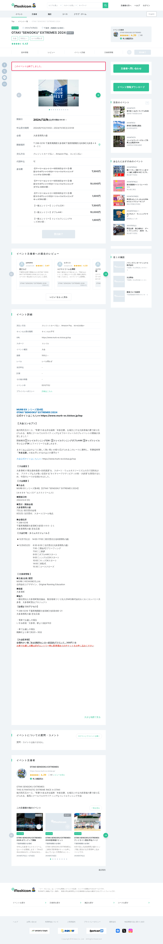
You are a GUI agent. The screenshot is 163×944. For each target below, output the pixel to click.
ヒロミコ (67, 263)
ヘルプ (137, 5)
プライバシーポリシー (92, 922)
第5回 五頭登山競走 (134, 126)
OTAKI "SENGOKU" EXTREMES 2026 (33, 283)
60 (141, 35)
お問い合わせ (32, 922)
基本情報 (24, 52)
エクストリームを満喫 (66, 269)
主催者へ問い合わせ (131, 68)
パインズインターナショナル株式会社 (137, 264)
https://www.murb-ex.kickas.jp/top (56, 337)
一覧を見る (95, 808)
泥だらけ (22, 269)
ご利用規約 (71, 922)
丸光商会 (130, 277)
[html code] (4, 84)
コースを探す (123, 903)
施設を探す (89, 903)
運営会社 (112, 922)
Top (12, 21)
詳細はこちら (47, 391)
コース (65, 14)
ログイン (146, 5)
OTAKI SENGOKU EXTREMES (130, 32)
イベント (19, 14)
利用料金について (51, 922)
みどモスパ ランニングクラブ (137, 215)
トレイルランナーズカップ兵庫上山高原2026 (137, 141)
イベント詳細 (79, 52)
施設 (49, 14)
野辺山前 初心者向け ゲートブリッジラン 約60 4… (137, 229)
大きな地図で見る (92, 717)
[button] (49, 109)
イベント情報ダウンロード (131, 87)
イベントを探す (19, 903)
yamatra (29, 263)
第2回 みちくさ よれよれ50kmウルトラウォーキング (137, 200)
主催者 (34, 14)
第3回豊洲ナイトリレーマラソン (137, 186)
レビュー (51, 52)
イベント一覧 (23, 21)
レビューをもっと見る (58, 297)
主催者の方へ (126, 5)
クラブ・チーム (80, 14)
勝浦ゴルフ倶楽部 (133, 292)
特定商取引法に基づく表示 (134, 922)
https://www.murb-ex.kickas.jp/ (42, 771)
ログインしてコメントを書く (89, 736)
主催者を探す (55, 903)
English (151, 14)
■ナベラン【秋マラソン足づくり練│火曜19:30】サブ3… (137, 171)
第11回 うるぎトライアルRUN (138, 111)
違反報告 (102, 870)
